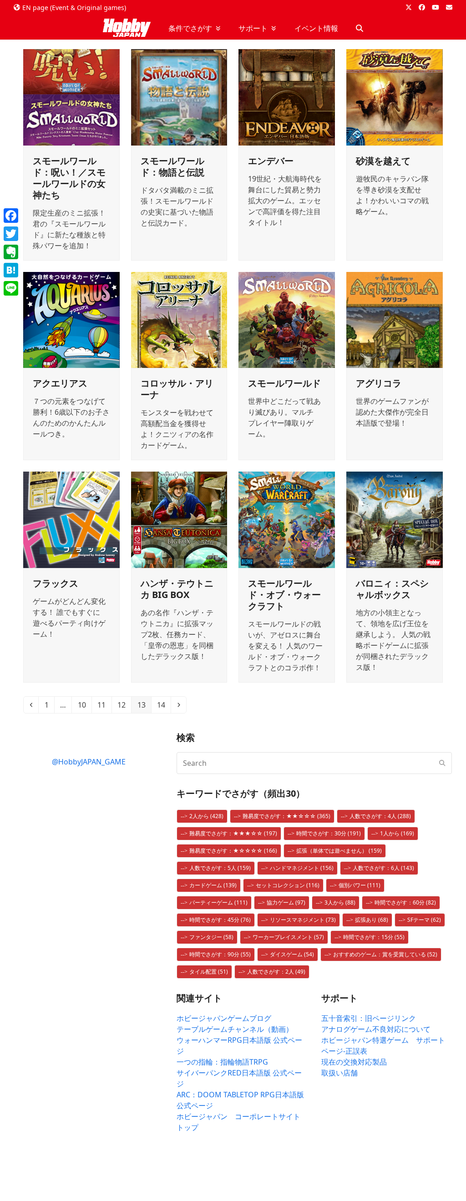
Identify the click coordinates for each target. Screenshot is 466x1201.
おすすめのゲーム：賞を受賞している (385, 954)
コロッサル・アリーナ (177, 389)
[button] (359, 28)
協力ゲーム (286, 902)
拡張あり (371, 920)
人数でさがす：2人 (276, 971)
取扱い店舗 (339, 1073)
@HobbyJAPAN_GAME (89, 762)
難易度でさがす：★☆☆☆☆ (233, 850)
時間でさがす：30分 (328, 833)
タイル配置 (208, 971)
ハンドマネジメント (302, 868)
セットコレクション (287, 885)
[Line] (11, 288)
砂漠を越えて (383, 161)
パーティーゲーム (218, 902)
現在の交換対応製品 (354, 1062)
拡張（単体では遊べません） (339, 850)
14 (164, 704)
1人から (397, 833)
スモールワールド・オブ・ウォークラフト (284, 594)
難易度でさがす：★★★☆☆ (233, 833)
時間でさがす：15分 (374, 937)
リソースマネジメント (303, 920)
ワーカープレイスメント (288, 937)
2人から (206, 816)
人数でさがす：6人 (383, 868)
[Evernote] (11, 252)
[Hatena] (11, 270)
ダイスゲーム (292, 954)
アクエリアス (60, 383)
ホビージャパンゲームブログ (224, 1018)
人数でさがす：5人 (220, 868)
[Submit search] (442, 763)
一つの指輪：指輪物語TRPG (222, 1062)
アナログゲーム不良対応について (376, 1029)
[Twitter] (11, 234)
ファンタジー (211, 937)
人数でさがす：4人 (380, 816)
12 (124, 704)
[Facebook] (11, 215)
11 (104, 704)
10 (84, 704)
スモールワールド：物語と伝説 (172, 166)
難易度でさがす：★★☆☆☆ (286, 816)
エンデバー (271, 161)
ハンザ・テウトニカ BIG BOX (177, 589)
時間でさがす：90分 (220, 954)
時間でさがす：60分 (405, 902)
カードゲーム (213, 885)
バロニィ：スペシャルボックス (392, 589)
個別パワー (359, 885)
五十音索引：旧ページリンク (368, 1018)
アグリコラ (378, 383)
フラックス (55, 583)
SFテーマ (424, 920)
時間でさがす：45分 (220, 920)
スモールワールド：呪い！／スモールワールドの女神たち (69, 178)
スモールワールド (284, 383)
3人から (339, 902)
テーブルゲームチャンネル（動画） (235, 1029)
